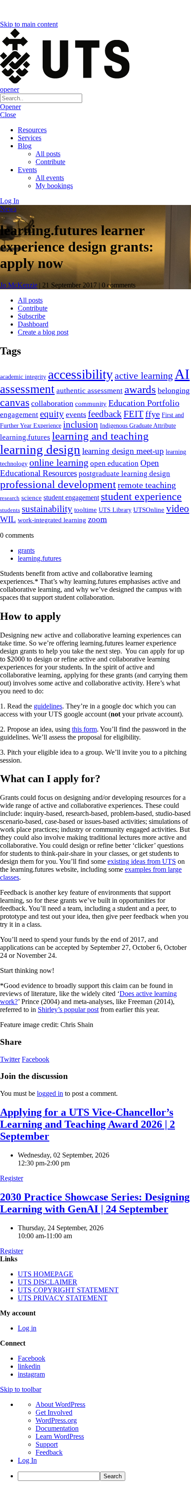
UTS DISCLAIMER (47, 1282)
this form (84, 729)
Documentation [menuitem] (57, 1428)
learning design (40, 449)
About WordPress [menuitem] (60, 1404)
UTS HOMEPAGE (45, 1274)
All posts (48, 153)
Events (27, 169)
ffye (152, 414)
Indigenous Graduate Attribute (138, 425)
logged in (50, 1093)
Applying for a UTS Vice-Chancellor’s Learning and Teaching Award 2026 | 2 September (87, 1124)
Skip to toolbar (20, 1389)
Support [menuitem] (47, 1444)
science (31, 497)
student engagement (71, 497)
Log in (27, 1328)
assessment (27, 389)
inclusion (80, 424)
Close (8, 114)
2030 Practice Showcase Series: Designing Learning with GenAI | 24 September (95, 1203)
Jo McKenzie (18, 285)
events (76, 414)
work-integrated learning (52, 520)
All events (50, 177)
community (91, 403)
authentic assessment (89, 390)
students (10, 510)
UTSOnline (148, 509)
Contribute (50, 161)
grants (26, 550)
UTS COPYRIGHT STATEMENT (68, 1290)
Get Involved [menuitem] (54, 1412)
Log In (9, 201)
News (8, 209)
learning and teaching (100, 436)
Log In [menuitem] (27, 1460)
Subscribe (31, 316)
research (10, 498)
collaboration (52, 403)
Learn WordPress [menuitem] (60, 1436)
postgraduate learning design (124, 473)
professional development (58, 484)
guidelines (48, 706)
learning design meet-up (123, 451)
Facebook (35, 1059)
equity (52, 414)
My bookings (54, 185)
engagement (19, 414)
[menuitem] (104, 1476)
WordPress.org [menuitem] (56, 1420)
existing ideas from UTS (141, 861)
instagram (31, 1374)
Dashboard (33, 324)
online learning (58, 462)
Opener (10, 106)
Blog (25, 146)
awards (140, 389)
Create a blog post (43, 332)
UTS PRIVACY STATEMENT (62, 1298)
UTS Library (115, 509)
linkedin (29, 1366)
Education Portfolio (143, 403)
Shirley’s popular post (68, 1009)
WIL (8, 519)
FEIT (133, 414)
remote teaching (147, 485)
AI (182, 374)
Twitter (10, 1059)
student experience (141, 496)
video (177, 508)
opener (9, 89)
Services (29, 138)
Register (11, 1178)
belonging (174, 390)
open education (114, 463)
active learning (144, 375)
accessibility (80, 374)
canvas (14, 402)
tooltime (85, 509)
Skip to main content (29, 24)
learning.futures (25, 437)
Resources (32, 130)
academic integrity (23, 376)
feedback (105, 414)
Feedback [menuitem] (49, 1452)
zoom (97, 519)
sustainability (47, 509)
